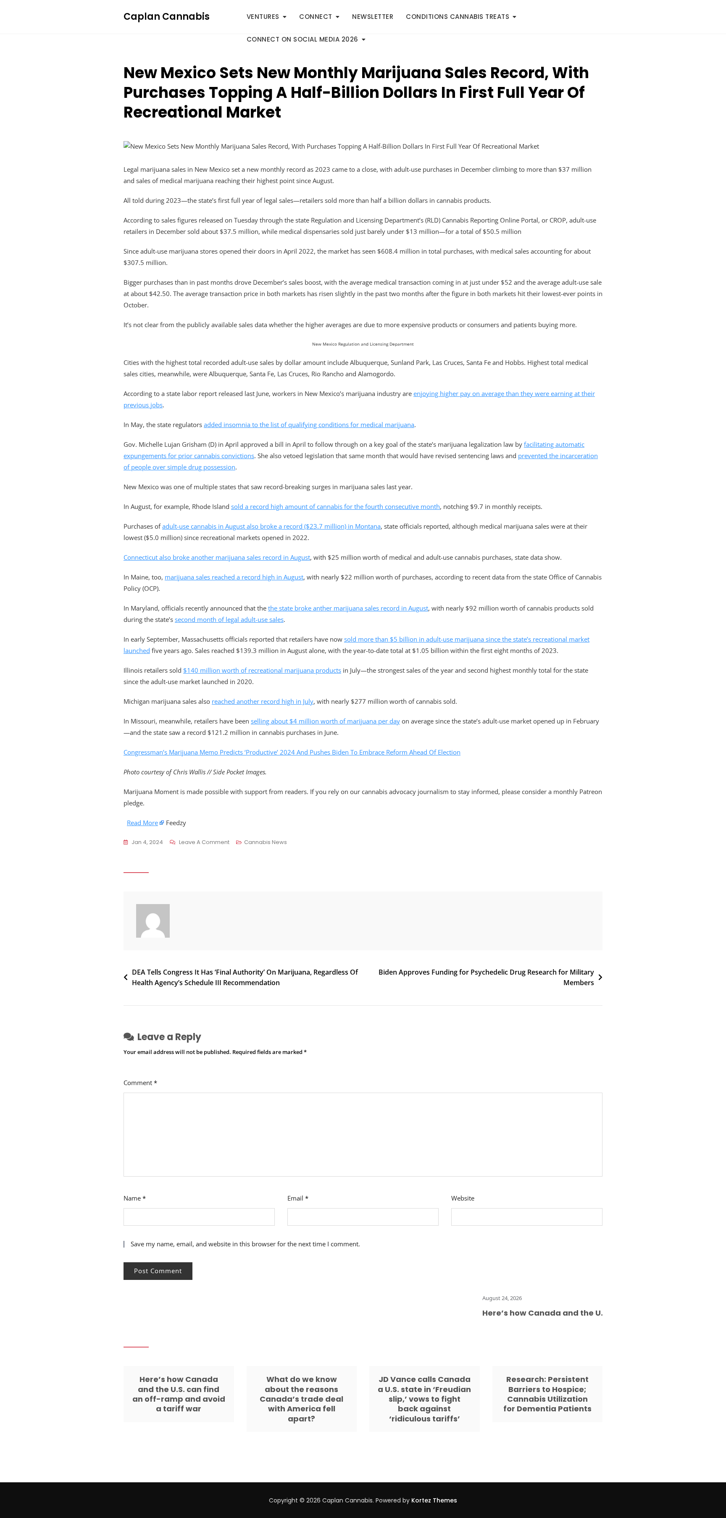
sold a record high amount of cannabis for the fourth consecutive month (335, 506)
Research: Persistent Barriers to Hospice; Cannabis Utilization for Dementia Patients (547, 1394)
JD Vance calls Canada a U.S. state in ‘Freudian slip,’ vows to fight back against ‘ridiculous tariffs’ (424, 1399)
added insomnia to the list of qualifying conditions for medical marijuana (309, 424)
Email (297, 1198)
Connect (315, 16)
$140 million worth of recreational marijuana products (262, 670)
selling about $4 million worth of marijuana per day (325, 721)
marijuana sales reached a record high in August (234, 577)
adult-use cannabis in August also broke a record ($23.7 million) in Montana (271, 526)
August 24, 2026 (475, 1298)
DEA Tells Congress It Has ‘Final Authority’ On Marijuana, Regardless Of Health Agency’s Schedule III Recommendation (245, 977)
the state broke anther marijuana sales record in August (348, 608)
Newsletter (372, 16)
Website (462, 1198)
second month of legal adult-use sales (229, 619)
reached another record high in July (262, 701)
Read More (142, 822)
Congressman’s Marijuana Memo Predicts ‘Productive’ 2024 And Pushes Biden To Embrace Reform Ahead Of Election (292, 752)
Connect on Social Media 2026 (302, 39)
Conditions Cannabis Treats (457, 16)
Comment (140, 1082)
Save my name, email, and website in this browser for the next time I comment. (245, 1244)
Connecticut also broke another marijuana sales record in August (217, 557)
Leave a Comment (204, 843)
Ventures (263, 16)
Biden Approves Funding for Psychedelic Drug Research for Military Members (486, 977)
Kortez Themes (434, 1500)
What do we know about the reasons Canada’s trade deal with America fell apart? (301, 1399)
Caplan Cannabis (167, 16)
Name (135, 1198)
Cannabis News (265, 842)
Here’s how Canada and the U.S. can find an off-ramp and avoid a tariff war (178, 1394)
